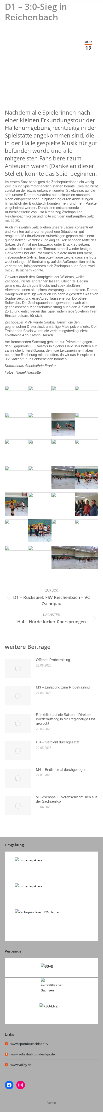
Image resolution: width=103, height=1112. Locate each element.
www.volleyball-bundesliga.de (33, 1054)
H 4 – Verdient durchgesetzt (57, 742)
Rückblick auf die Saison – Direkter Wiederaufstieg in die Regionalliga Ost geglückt (65, 719)
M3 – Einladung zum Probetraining (63, 687)
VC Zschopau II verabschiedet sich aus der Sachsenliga (66, 799)
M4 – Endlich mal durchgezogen (61, 770)
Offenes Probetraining (53, 660)
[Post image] (18, 668)
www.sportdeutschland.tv (29, 1044)
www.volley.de (21, 1065)
